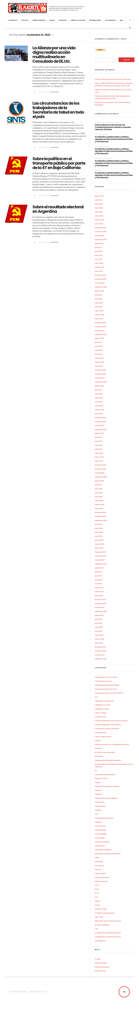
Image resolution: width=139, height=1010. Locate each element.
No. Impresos (110, 20)
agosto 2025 (99, 243)
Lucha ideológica (101, 830)
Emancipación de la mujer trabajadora (108, 760)
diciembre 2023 (100, 322)
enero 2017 (99, 595)
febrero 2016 (99, 639)
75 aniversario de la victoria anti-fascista (109, 693)
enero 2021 (99, 461)
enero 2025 (99, 271)
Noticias (98, 869)
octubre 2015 (99, 655)
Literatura (98, 822)
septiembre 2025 (101, 239)
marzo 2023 (99, 358)
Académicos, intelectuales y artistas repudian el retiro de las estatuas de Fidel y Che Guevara (113, 139)
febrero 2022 (99, 409)
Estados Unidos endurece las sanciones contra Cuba (113, 79)
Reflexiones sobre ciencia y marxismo (108, 921)
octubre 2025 (99, 235)
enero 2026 (99, 224)
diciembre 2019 (100, 512)
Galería (97, 782)
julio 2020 (98, 485)
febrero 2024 (99, 315)
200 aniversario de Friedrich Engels (107, 685)
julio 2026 (98, 200)
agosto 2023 (99, 338)
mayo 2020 (99, 493)
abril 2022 (98, 402)
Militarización (100, 846)
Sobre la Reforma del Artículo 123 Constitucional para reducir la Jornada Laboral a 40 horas (113, 127)
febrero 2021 (99, 457)
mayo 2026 (99, 208)
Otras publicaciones (102, 877)
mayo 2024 (99, 303)
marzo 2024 (99, 311)
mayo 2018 (99, 532)
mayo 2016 (99, 627)
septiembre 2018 (101, 520)
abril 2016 (98, 631)
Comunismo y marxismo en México (107, 728)
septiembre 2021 (101, 429)
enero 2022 (99, 413)
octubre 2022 (99, 378)
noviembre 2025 (100, 231)
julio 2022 (98, 390)
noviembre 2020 (100, 469)
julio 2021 (98, 437)
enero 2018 (99, 548)
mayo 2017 (99, 580)
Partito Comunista (101, 881)
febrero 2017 (99, 591)
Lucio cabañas (100, 838)
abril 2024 (98, 307)
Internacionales (100, 806)
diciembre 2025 (100, 228)
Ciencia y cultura (78, 20)
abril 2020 (98, 496)
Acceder (98, 959)
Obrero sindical (38, 20)
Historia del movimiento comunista (107, 786)
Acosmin (44, 991)
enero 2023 (99, 366)
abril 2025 (98, 259)
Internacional (95, 20)
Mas (121, 20)
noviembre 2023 (100, 326)
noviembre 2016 (100, 603)
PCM (97, 885)
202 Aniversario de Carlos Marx (106, 689)
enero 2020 (99, 508)
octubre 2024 (99, 283)
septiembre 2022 (101, 382)
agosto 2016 (99, 615)
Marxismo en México (102, 842)
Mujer (52, 20)
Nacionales (99, 861)
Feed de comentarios (102, 967)
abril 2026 (98, 212)
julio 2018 (98, 524)
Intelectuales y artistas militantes (106, 798)
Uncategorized (100, 941)
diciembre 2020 (100, 465)
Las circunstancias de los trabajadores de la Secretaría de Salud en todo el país (58, 109)
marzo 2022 (99, 406)
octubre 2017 (99, 560)
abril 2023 (98, 354)
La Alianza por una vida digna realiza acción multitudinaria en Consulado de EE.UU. (53, 54)
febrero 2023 (99, 362)
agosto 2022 (99, 386)
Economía (98, 748)
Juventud (63, 20)
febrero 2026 (99, 220)
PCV (96, 897)
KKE (96, 814)
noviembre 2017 (100, 556)
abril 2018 (98, 536)
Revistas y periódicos (102, 925)
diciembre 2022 (100, 370)
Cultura (97, 740)
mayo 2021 (99, 445)
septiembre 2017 (101, 564)
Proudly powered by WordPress (18, 991)
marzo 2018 (99, 540)
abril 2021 (98, 449)
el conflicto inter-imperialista (105, 752)
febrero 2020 (99, 504)
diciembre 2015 (100, 647)
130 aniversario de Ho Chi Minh (106, 677)
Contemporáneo (100, 732)
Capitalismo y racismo (102, 705)
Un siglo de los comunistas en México (108, 937)
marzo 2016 (99, 635)
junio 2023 (98, 346)
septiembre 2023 (101, 334)
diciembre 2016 (100, 599)
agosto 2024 (99, 291)
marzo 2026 (99, 216)
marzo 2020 (99, 500)
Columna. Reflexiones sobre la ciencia (108, 725)
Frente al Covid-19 (101, 778)
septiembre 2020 (101, 477)
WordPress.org (100, 971)
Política (24, 20)
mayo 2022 (99, 398)
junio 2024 (98, 299)
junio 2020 (98, 489)
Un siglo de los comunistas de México (108, 933)
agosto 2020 (99, 481)
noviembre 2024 (100, 279)
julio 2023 (98, 342)
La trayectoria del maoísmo (104, 818)
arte (96, 697)
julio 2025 (98, 247)
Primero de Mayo (101, 909)
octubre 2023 (99, 330)
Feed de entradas (101, 963)
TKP (96, 929)
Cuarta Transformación (103, 736)
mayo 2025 (99, 255)
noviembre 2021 (100, 421)
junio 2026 (98, 204)
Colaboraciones (100, 717)
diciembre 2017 (100, 552)
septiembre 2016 (101, 611)
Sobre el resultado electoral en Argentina (57, 209)
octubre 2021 (99, 425)
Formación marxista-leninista (105, 774)
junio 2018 (98, 528)
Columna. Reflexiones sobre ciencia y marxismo (111, 721)
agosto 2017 (99, 568)
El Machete (12, 20)
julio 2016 (98, 619)
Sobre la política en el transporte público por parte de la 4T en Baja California (58, 163)
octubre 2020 (99, 473)
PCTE (97, 893)
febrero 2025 (99, 267)
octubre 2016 (99, 607)
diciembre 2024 (100, 275)
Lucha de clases (100, 826)
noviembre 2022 (100, 374)
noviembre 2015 (100, 651)
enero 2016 (99, 643)
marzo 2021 (99, 453)
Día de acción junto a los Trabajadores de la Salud (112, 744)
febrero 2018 (99, 544)
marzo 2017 (99, 587)
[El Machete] (27, 8)
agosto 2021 (99, 433)
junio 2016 (98, 623)
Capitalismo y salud (101, 709)
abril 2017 (98, 584)
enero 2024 (99, 318)
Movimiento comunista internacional (107, 854)
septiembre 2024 (101, 287)
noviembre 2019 (100, 516)
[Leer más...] (35, 92)
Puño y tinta (99, 917)
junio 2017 (98, 576)
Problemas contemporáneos (105, 913)
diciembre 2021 (100, 417)
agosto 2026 (99, 196)
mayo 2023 (99, 350)
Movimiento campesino (103, 850)
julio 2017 (98, 572)
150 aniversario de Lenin (103, 681)
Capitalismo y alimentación (104, 701)
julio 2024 (98, 295)
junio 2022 (98, 394)
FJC (96, 770)
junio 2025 (98, 251)
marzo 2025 (99, 263)
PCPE (97, 889)
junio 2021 (98, 441)
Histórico (98, 790)
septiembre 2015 (101, 659)
